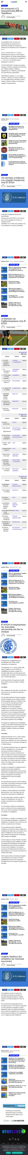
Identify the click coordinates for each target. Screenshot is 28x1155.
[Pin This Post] (17, 39)
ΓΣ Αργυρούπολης (14, 119)
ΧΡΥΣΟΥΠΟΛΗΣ (16, 381)
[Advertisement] (14, 99)
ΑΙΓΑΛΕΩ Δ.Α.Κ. (16, 522)
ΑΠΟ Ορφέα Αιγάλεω (15, 1050)
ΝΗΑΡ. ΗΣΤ (15, 394)
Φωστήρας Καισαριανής (7, 1052)
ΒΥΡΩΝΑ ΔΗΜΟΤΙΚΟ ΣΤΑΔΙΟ (15, 505)
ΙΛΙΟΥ (13, 443)
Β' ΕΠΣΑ (12, 899)
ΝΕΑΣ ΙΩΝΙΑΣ (15, 510)
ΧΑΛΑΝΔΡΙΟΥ (15, 375)
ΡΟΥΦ (13, 448)
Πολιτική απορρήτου (17, 1152)
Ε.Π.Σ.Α (8, 1143)
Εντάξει (8, 1152)
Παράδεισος (4, 120)
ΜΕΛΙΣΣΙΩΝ (15, 408)
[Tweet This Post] (11, 39)
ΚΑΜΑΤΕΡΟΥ (15, 401)
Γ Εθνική (3, 1143)
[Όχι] (26, 1149)
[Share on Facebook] (4, 39)
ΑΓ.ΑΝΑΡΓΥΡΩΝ (16, 388)
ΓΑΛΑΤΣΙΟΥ (15, 490)
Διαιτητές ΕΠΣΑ (14, 567)
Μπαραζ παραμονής (19, 261)
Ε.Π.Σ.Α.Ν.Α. (24, 1143)
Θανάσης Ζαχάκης (11, 17)
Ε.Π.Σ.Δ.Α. (18, 1143)
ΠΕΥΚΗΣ (14, 422)
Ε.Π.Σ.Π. (13, 1143)
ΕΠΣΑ (11, 261)
